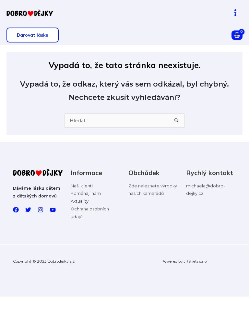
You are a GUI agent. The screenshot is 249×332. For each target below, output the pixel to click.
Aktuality (80, 201)
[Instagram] (40, 210)
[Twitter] (28, 210)
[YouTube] (53, 210)
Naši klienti (82, 186)
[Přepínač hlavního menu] (235, 13)
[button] (32, 35)
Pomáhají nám (86, 193)
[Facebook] (16, 210)
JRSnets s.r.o (195, 261)
